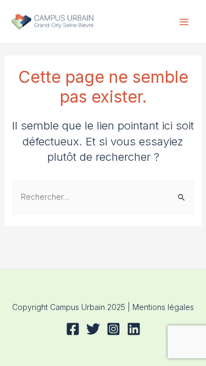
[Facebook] (73, 329)
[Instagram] (113, 329)
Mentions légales (163, 307)
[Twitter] (93, 329)
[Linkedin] (134, 329)
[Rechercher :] (103, 196)
